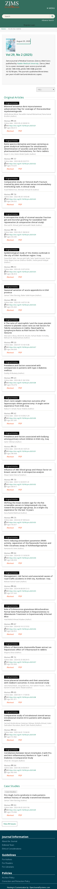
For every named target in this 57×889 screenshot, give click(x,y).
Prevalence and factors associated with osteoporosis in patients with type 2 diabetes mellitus (25, 367)
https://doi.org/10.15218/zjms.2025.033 (22, 522)
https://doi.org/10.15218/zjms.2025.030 (22, 418)
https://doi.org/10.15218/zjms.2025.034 (22, 558)
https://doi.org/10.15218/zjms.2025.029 (22, 810)
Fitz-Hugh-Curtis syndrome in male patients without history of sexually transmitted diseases (27, 796)
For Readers (7, 863)
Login (33, 25)
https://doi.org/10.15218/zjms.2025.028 (22, 383)
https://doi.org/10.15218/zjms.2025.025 (22, 272)
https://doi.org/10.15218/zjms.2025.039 (22, 735)
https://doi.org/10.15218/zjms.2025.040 (22, 770)
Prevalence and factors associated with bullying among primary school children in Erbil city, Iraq (26, 437)
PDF (20, 131)
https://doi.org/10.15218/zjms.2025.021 (22, 126)
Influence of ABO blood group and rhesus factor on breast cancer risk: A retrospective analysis (28, 471)
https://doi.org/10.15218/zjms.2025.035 (22, 591)
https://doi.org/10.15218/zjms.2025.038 (22, 697)
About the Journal (9, 841)
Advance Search (48, 20)
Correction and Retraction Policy (16, 881)
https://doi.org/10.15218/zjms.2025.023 (22, 199)
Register (27, 25)
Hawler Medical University (28, 63)
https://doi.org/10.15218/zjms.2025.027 (22, 347)
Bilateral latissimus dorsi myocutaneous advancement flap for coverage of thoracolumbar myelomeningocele (27, 108)
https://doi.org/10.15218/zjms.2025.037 (22, 662)
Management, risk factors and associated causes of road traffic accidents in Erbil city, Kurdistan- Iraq (28, 577)
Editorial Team (8, 845)
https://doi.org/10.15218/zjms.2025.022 (22, 164)
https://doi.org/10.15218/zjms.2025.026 (22, 305)
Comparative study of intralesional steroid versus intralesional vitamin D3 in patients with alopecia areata (27, 717)
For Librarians (8, 867)
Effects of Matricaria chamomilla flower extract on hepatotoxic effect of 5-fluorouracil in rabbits (27, 648)
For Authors (7, 859)
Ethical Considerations (11, 849)
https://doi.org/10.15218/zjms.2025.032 (22, 484)
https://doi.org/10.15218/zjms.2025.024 (22, 235)
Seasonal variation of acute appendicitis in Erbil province (26, 291)
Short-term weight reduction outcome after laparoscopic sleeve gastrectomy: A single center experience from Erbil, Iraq (26, 403)
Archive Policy (8, 877)
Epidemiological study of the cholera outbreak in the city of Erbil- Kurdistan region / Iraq (27, 254)
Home (3, 29)
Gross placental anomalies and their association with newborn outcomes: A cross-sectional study (26, 681)
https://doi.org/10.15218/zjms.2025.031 (22, 451)
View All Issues (9, 824)
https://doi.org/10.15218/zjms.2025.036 (22, 629)
